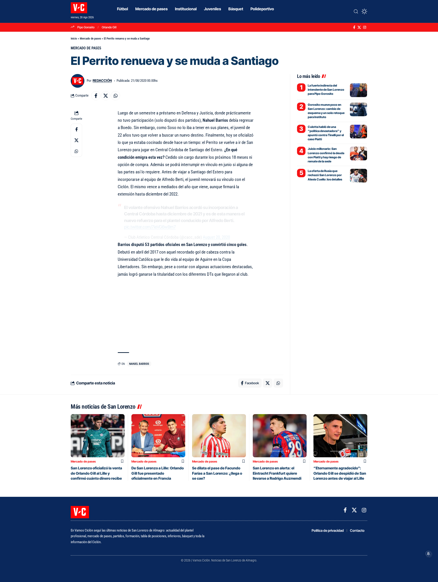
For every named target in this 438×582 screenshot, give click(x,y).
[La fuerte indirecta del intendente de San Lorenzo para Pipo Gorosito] (358, 90)
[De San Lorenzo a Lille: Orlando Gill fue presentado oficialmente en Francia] (158, 435)
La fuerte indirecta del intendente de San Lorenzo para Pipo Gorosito (326, 89)
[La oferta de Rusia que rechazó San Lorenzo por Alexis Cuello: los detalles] (358, 176)
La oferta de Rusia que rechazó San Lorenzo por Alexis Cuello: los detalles (325, 175)
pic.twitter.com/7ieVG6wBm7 (150, 227)
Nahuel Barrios (139, 363)
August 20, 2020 (216, 237)
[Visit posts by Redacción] (77, 81)
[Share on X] (105, 95)
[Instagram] (364, 27)
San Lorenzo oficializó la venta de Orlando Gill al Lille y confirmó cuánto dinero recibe (96, 473)
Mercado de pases (90, 38)
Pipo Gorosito (85, 27)
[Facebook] (354, 27)
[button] (356, 11)
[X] (359, 27)
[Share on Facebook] (95, 95)
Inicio (74, 38)
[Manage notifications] (428, 553)
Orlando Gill (109, 27)
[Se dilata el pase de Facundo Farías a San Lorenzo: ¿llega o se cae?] (219, 435)
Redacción (102, 81)
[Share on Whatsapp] (115, 95)
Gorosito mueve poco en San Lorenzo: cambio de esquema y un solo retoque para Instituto (326, 111)
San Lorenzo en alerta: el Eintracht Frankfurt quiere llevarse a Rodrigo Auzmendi (277, 473)
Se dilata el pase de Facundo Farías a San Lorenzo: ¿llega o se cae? (217, 473)
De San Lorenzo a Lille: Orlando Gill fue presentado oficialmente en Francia (157, 473)
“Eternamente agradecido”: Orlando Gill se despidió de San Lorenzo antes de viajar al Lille (339, 473)
